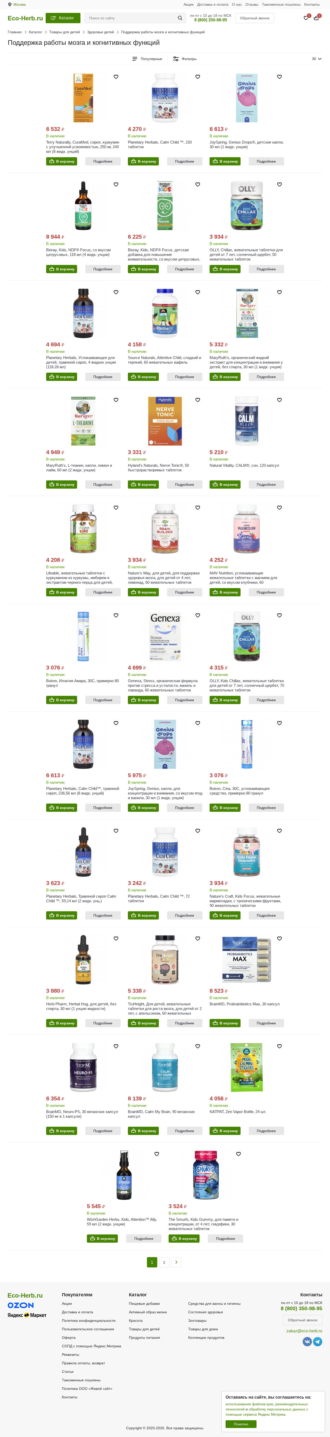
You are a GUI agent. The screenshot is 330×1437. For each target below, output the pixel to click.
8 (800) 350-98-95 (210, 20)
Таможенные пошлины (281, 4)
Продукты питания (144, 1337)
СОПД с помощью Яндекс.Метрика (91, 1346)
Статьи (67, 1371)
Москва (19, 4)
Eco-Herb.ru (25, 18)
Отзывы (251, 4)
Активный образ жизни (148, 1312)
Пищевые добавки (144, 1303)
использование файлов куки (249, 1404)
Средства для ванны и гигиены (214, 1303)
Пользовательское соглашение (88, 1329)
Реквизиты (70, 1354)
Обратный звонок (254, 18)
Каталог (66, 18)
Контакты (312, 4)
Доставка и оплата (212, 4)
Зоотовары (197, 1320)
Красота (136, 1320)
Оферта (69, 1337)
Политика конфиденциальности (89, 1320)
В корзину (65, 161)
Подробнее (102, 161)
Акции (189, 4)
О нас (237, 4)
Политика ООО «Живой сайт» (87, 1388)
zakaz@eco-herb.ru (304, 1331)
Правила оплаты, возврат (83, 1363)
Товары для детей (144, 1329)
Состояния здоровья (205, 1312)
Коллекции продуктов (206, 1337)
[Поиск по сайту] (181, 18)
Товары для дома (203, 1329)
